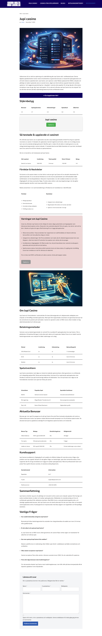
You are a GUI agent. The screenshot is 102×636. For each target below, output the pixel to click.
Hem (21, 13)
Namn (25, 586)
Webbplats (64, 586)
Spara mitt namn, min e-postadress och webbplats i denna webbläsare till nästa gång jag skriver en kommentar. (51, 618)
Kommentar (26, 593)
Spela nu (51, 125)
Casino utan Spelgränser (49, 3)
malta (22, 22)
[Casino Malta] (14, 3)
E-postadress (46, 586)
